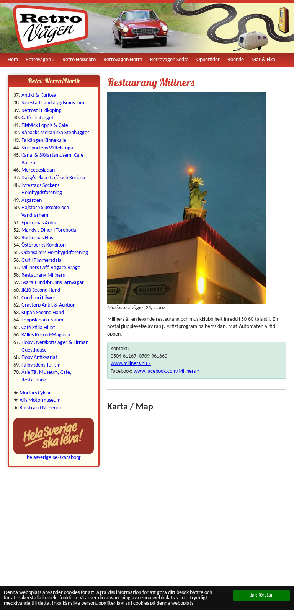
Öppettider (208, 60)
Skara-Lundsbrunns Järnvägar (52, 283)
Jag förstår (261, 595)
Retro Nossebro (79, 60)
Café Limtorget (37, 118)
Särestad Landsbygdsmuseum (52, 103)
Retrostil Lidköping (41, 111)
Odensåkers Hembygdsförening (54, 253)
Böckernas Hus (37, 238)
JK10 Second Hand (40, 290)
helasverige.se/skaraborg (54, 458)
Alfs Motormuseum (40, 400)
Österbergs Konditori (43, 245)
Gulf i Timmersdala (41, 260)
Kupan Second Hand (42, 313)
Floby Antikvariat (39, 357)
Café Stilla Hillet (38, 328)
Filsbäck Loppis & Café (44, 125)
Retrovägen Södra (169, 60)
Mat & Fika (263, 60)
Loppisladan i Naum (42, 320)
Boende (235, 60)
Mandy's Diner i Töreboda (48, 230)
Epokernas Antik (38, 223)
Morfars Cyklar (35, 393)
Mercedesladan (38, 170)
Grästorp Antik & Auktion (48, 305)
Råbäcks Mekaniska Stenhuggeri (55, 133)
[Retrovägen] (50, 28)
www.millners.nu (129, 364)
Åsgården (31, 200)
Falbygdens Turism (40, 365)
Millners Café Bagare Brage (50, 268)
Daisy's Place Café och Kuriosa (53, 178)
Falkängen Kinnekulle (43, 140)
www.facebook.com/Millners (165, 371)
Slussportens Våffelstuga (47, 148)
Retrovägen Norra (122, 60)
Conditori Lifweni (39, 298)
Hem (13, 60)
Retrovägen (38, 60)
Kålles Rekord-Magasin (45, 335)
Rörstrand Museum (40, 408)
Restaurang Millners (43, 275)
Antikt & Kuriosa (38, 95)
